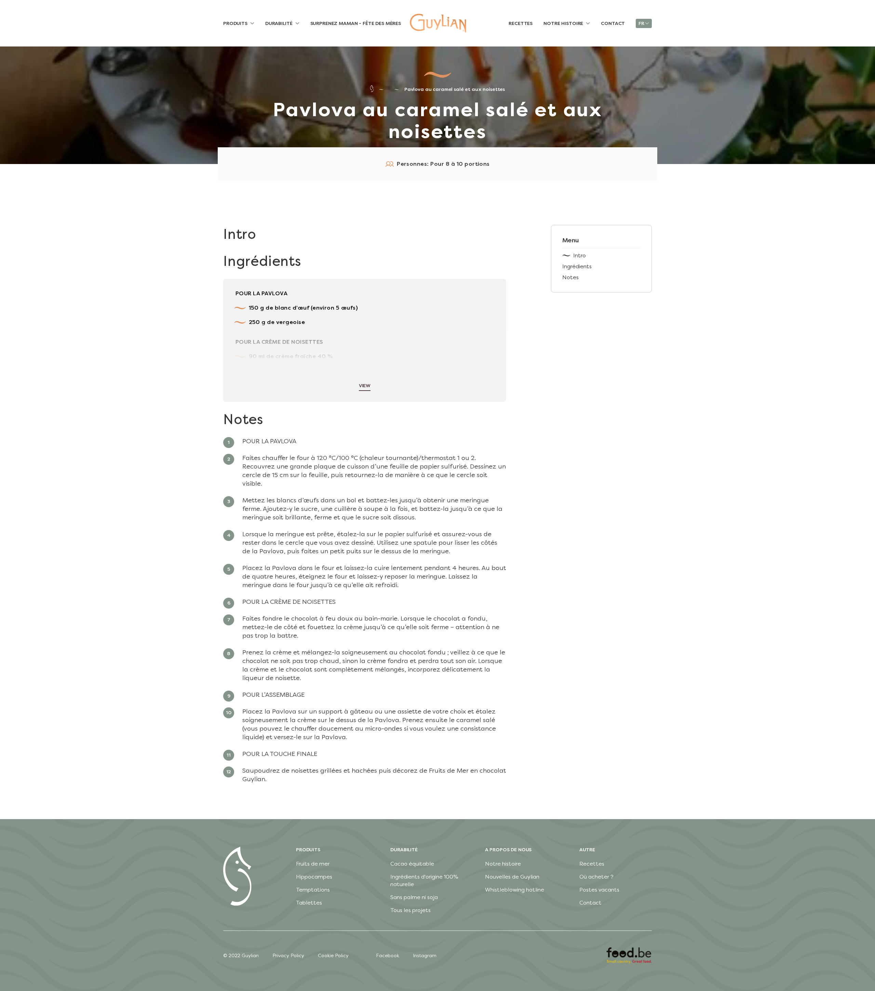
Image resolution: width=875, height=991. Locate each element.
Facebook (387, 956)
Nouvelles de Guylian (512, 876)
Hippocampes (314, 876)
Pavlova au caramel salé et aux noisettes (454, 89)
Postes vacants (599, 889)
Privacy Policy (288, 956)
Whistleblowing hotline (514, 889)
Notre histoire (503, 863)
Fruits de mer (312, 863)
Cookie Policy (333, 956)
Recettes (591, 863)
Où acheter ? (596, 876)
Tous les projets (410, 910)
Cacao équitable (412, 863)
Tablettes (309, 902)
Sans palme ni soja (414, 897)
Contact (590, 902)
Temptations (313, 889)
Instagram (424, 956)
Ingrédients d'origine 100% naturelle (424, 880)
